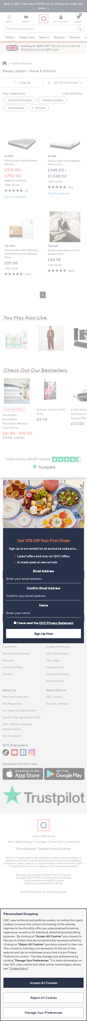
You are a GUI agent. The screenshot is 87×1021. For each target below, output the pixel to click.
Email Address (43, 571)
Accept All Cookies (43, 983)
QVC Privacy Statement (56, 623)
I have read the (45, 623)
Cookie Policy (19, 968)
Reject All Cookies (43, 998)
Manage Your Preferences (43, 1013)
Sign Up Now (43, 634)
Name (43, 605)
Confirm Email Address (43, 588)
